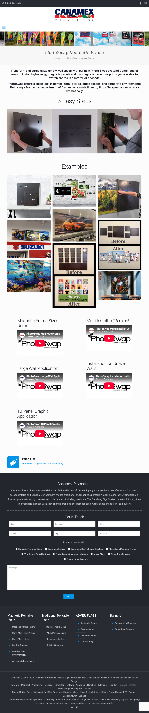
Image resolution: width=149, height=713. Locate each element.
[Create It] (74, 131)
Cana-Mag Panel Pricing (23, 633)
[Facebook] (141, 3)
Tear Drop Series (88, 635)
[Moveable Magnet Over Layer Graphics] (29, 276)
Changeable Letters (55, 639)
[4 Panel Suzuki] (29, 239)
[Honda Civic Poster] (74, 225)
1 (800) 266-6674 (13, 3)
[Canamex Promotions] (74, 15)
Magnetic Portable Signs (23, 627)
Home (58, 58)
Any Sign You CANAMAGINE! (19, 653)
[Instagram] (145, 3)
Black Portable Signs (56, 627)
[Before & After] (119, 245)
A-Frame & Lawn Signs (23, 661)
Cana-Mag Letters (21, 639)
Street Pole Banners (124, 629)
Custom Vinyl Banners (125, 623)
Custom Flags (87, 641)
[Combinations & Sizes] (74, 191)
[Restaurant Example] (119, 285)
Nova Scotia (86, 692)
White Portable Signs (56, 633)
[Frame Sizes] (29, 196)
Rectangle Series (89, 623)
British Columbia (28, 692)
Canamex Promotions (45, 677)
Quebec (132, 692)
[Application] (119, 196)
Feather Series (87, 629)
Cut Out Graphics (20, 645)
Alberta (15, 692)
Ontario (96, 692)
